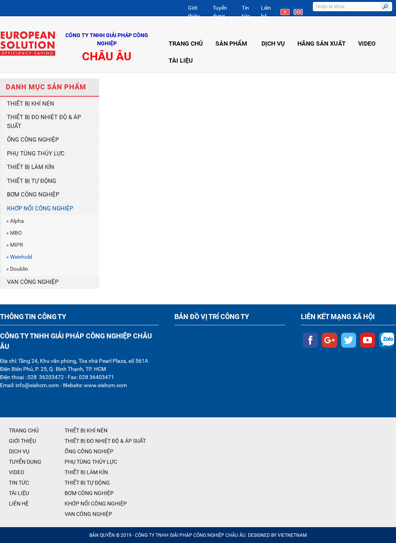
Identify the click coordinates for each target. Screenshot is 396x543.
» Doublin (17, 269)
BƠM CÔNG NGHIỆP (33, 194)
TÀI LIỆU (181, 60)
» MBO (14, 233)
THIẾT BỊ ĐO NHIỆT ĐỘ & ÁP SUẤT (44, 122)
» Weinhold (19, 257)
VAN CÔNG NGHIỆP (32, 281)
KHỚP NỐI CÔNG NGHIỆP (40, 208)
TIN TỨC (19, 483)
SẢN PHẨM (231, 43)
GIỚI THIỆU (22, 441)
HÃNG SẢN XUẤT (321, 43)
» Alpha (15, 221)
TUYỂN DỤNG (25, 462)
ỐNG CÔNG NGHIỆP (33, 139)
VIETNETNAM (292, 535)
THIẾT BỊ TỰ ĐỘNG (31, 181)
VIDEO (367, 43)
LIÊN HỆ (19, 503)
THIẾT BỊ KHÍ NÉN (30, 103)
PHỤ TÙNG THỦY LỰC (36, 153)
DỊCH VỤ (273, 43)
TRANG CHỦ (186, 43)
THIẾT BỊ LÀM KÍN (30, 167)
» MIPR (14, 245)
